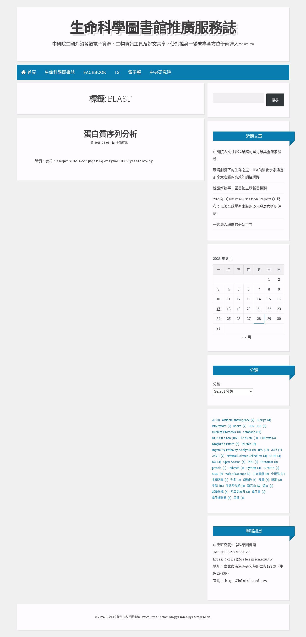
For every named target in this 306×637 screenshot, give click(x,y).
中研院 (278, 474)
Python (253, 468)
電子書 (258, 492)
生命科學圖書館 (60, 72)
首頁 (31, 72)
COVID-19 (257, 426)
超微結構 (220, 492)
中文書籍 (261, 474)
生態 (218, 486)
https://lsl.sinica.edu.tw (246, 580)
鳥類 (239, 498)
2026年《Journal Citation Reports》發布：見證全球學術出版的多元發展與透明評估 (247, 206)
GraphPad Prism (225, 444)
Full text (268, 438)
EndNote (249, 438)
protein (219, 468)
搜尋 (275, 100)
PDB (253, 462)
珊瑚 (276, 480)
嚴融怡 (250, 480)
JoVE (218, 456)
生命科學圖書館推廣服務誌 (153, 27)
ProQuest (269, 462)
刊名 (235, 480)
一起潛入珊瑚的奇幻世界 (232, 224)
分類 (216, 384)
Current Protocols (226, 432)
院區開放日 (240, 492)
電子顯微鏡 (221, 498)
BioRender (221, 426)
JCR (276, 450)
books (239, 426)
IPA (263, 450)
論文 (268, 486)
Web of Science (238, 474)
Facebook (94, 72)
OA (216, 462)
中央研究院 (160, 72)
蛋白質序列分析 (110, 133)
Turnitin (271, 468)
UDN (217, 474)
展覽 (264, 480)
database (252, 432)
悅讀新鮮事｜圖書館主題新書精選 (240, 188)
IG (117, 72)
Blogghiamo (178, 617)
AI (216, 420)
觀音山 (254, 486)
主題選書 (220, 480)
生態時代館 (235, 486)
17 (218, 308)
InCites (248, 444)
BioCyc (264, 420)
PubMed (236, 468)
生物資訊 (122, 142)
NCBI (275, 456)
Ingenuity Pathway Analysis (234, 450)
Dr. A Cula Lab (225, 438)
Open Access (234, 462)
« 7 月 (246, 337)
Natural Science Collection (247, 456)
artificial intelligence (238, 420)
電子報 (134, 72)
